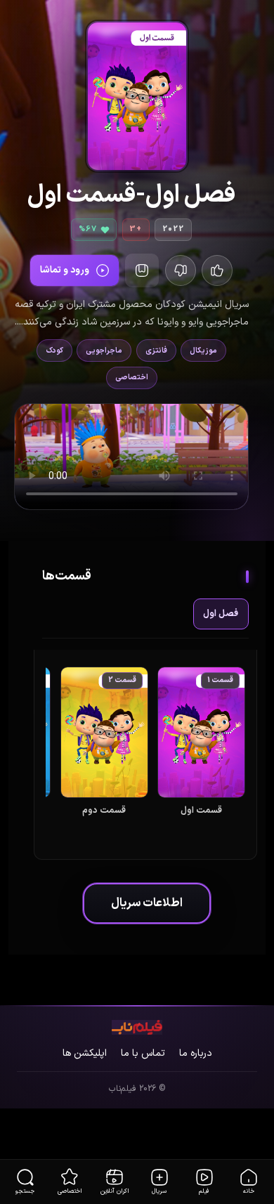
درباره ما (195, 1053)
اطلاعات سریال (147, 903)
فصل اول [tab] (220, 614)
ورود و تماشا (64, 270)
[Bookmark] (142, 270)
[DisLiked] (217, 270)
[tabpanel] (145, 757)
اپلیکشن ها (85, 1053)
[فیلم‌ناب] (137, 1027)
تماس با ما (143, 1053)
